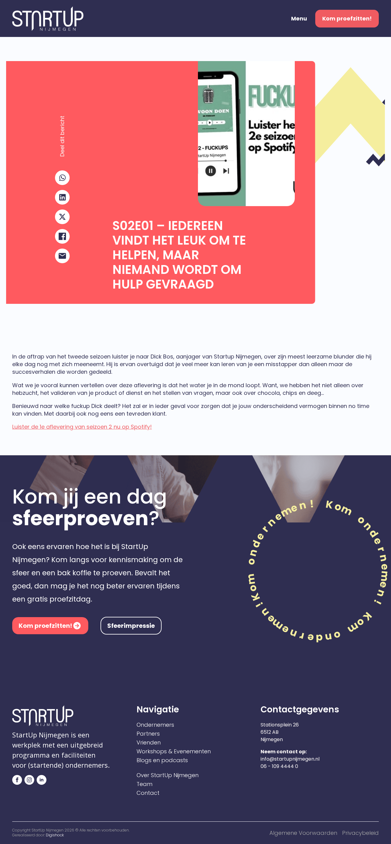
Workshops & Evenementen (174, 751)
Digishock (55, 835)
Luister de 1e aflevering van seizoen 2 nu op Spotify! (82, 427)
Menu (299, 18)
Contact (148, 793)
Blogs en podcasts (162, 760)
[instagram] (29, 780)
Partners (148, 733)
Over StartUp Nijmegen (168, 775)
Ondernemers (155, 725)
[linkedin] (41, 780)
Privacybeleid (360, 833)
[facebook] (17, 780)
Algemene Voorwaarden (303, 833)
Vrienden (149, 742)
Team (144, 784)
